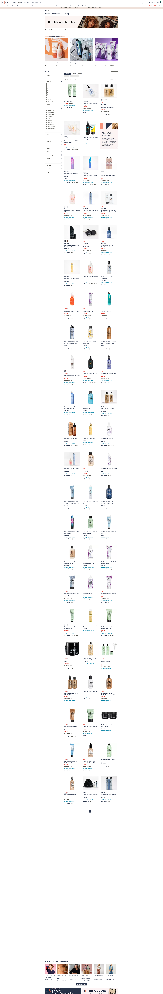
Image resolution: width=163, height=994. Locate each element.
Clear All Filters (114, 71)
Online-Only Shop (21, 5)
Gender (48, 144)
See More (48, 104)
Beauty (43, 5)
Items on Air (26, 2)
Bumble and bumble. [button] (74, 75)
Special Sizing (50, 155)
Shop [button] (14, 2)
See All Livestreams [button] (81, 984)
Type (48, 172)
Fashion (38, 5)
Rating (48, 148)
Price (48, 151)
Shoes (53, 5)
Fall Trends (13, 5)
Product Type (50, 108)
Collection (49, 141)
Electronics (66, 5)
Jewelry (48, 5)
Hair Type (49, 165)
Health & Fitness (85, 5)
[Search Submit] (142, 2)
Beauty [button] (66, 75)
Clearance (28, 5)
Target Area (49, 138)
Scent (48, 134)
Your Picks (4, 5)
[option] (81, 8)
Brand (49, 81)
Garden (33, 5)
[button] (149, 2)
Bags (57, 5)
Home (61, 5)
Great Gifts (49, 162)
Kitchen (71, 5)
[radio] (102, 99)
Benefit (48, 168)
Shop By (48, 158)
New (8, 5)
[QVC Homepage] (45, 11)
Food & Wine (78, 5)
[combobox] (86, 2)
